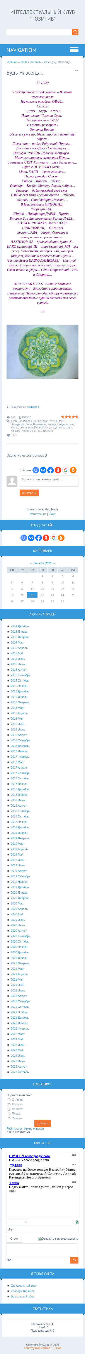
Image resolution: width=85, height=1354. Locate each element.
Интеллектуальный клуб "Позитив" (42, 15)
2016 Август (19, 735)
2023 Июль (18, 1061)
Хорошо (17, 1104)
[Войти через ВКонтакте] (43, 470)
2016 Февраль (20, 702)
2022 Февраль (20, 1028)
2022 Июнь (18, 1044)
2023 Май (17, 1050)
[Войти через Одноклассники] (73, 470)
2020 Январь (19, 892)
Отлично (17, 1099)
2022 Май (17, 1039)
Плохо (16, 1113)
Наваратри (18, 424)
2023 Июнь (18, 1055)
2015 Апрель (19, 648)
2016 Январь (19, 697)
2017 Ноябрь (19, 784)
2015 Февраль (20, 637)
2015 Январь (19, 631)
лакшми (15, 430)
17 (62, 588)
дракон (59, 427)
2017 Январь (19, 751)
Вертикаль (39, 424)
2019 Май (17, 854)
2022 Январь (19, 1023)
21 (45, 62)
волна (53, 421)
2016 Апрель (19, 713)
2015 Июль (18, 664)
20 (22, 595)
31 (62, 601)
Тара (29, 424)
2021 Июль (18, 990)
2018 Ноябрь (19, 822)
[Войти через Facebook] (50, 470)
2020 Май (17, 914)
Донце (37, 421)
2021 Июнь (18, 985)
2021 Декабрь (20, 1017)
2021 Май (17, 979)
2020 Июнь (18, 919)
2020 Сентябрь (20, 936)
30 (52, 601)
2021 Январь (19, 958)
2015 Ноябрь (19, 686)
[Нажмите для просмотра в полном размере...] (42, 381)
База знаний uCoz (22, 1296)
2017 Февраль (20, 756)
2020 (23, 62)
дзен (61, 421)
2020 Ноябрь (19, 947)
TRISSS (26, 417)
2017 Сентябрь (20, 773)
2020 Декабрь (20, 952)
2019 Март (18, 843)
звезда (52, 424)
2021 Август (19, 996)
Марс (68, 427)
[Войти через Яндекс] (58, 470)
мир (30, 427)
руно (45, 421)
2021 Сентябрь (20, 1001)
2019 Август (19, 871)
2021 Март (18, 968)
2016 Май (17, 718)
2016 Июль (18, 729)
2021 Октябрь (20, 1006)
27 (22, 601)
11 (73, 582)
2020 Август (19, 930)
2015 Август (19, 669)
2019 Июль (18, 865)
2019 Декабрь (20, 887)
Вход (52, 514)
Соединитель (65, 424)
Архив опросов (34, 1128)
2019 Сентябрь (20, 876)
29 (42, 601)
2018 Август (19, 805)
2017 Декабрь (20, 789)
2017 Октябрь (20, 778)
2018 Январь (19, 794)
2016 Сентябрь (20, 740)
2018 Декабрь (20, 827)
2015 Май (17, 653)
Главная (12, 62)
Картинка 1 (33, 407)
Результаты (14, 1128)
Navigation (21, 50)
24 (62, 595)
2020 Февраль (20, 898)
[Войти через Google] (65, 470)
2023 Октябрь (20, 1072)
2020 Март (18, 903)
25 (73, 595)
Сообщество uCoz (23, 1291)
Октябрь (35, 62)
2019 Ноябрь (19, 881)
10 (62, 582)
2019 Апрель (19, 849)
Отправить (29, 492)
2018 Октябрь (20, 816)
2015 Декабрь (20, 691)
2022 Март (18, 1034)
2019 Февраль (20, 838)
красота (48, 430)
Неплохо (17, 1109)
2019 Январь (19, 832)
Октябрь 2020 (42, 563)
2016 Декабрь (20, 745)
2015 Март (18, 642)
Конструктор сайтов (37, 1348)
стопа (23, 427)
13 (22, 588)
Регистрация (38, 514)
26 (12, 601)
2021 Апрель (19, 974)
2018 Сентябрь (20, 811)
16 (52, 588)
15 (42, 588)
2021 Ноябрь (19, 1012)
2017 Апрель (19, 767)
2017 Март (18, 762)
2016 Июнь (18, 724)
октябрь (37, 430)
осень (14, 421)
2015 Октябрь (20, 680)
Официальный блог (23, 1285)
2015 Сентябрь (20, 675)
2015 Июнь (18, 658)
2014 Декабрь (20, 626)
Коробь (26, 430)
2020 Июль (18, 925)
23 (52, 595)
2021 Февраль (20, 963)
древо (14, 427)
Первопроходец (44, 427)
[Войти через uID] (35, 470)
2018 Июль (18, 800)
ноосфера (25, 421)
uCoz (58, 1348)
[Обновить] (77, 1222)
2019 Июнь (18, 860)
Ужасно (17, 1118)
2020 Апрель (19, 909)
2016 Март (18, 707)
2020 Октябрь (20, 941)
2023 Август (19, 1066)
